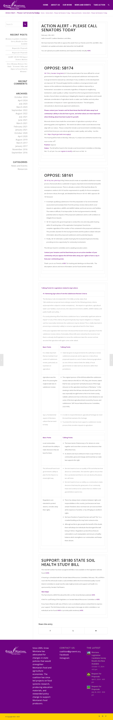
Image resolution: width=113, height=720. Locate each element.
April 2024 (22, 100)
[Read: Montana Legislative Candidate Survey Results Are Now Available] (89, 653)
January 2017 (21, 146)
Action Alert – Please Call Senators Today (22, 13)
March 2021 (21, 123)
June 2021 (22, 120)
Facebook (64, 654)
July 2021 (23, 116)
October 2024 (20, 97)
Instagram (64, 658)
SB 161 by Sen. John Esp (52, 180)
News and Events (19, 165)
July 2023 (23, 103)
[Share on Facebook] (50, 630)
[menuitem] (46, 5)
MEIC (64, 263)
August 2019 (21, 139)
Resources (22, 169)
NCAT (18, 716)
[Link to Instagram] (102, 716)
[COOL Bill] (1, 360)
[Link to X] (99, 716)
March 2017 (21, 142)
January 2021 (21, 129)
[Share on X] (73, 630)
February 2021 (20, 126)
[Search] (108, 5)
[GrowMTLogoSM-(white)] (14, 5)
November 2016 (19, 149)
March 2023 (21, 107)
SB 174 (46, 73)
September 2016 (19, 152)
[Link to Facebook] (105, 716)
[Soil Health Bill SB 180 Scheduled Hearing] (111, 360)
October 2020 (20, 133)
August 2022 (21, 113)
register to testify (66, 151)
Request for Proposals (19, 48)
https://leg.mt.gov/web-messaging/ (59, 134)
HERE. (89, 51)
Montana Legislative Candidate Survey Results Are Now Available (16, 41)
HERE (93, 595)
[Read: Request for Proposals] (89, 674)
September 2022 (19, 110)
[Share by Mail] (96, 630)
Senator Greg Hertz (57, 73)
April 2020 (22, 136)
